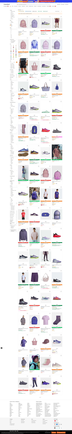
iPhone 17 (37, 412)
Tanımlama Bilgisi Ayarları (48, 432)
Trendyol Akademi (33, 422)
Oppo (19, 408)
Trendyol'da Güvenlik (12, 423)
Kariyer (10, 421)
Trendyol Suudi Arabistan (48, 415)
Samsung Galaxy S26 (56, 410)
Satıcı (32, 419)
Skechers (28, 410)
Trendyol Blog (46, 411)
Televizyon (46, 408)
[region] (36, 432)
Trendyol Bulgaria (38, 415)
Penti (10, 403)
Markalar (55, 411)
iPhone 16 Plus (46, 407)
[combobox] (58, 11)
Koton (28, 412)
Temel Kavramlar (33, 421)
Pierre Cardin (29, 413)
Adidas (10, 410)
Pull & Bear (19, 412)
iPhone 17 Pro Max (38, 413)
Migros (19, 416)
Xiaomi (10, 408)
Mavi (19, 413)
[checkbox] (11, 45)
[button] (13, 10)
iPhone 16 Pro (38, 407)
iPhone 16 (55, 407)
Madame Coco (11, 412)
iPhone (46, 403)
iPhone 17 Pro (55, 412)
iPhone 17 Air (46, 412)
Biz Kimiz (11, 420)
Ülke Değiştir (56, 419)
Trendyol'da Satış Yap (33, 420)
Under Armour (29, 411)
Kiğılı (10, 416)
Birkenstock (11, 409)
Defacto (11, 413)
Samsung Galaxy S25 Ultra (57, 413)
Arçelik (19, 409)
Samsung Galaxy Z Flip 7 (39, 414)
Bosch (19, 415)
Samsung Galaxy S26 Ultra (39, 411)
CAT (27, 416)
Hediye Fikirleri (22, 422)
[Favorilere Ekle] (27, 16)
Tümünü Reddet (54, 432)
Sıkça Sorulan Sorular (45, 420)
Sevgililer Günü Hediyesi (39, 409)
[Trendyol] (6, 4)
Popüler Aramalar (38, 410)
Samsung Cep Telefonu (56, 403)
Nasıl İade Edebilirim (45, 422)
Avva (19, 411)
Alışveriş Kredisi (23, 421)
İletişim (10, 422)
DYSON (28, 409)
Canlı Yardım (44, 421)
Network (11, 415)
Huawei (28, 407)
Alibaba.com (55, 416)
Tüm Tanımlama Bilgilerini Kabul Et (61, 432)
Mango (19, 403)
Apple (10, 407)
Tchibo (10, 414)
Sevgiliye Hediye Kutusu (39, 403)
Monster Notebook (29, 408)
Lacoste (11, 411)
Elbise (54, 409)
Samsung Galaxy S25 (47, 413)
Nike (19, 410)
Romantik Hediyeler (47, 409)
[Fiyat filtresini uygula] (16, 62)
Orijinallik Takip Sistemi (48, 416)
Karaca (28, 415)
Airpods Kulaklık (38, 408)
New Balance (20, 407)
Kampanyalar (22, 420)
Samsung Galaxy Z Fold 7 (48, 414)
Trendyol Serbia (38, 416)
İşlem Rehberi (44, 423)
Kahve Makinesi (55, 408)
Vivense (28, 403)
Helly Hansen (29, 414)
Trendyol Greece (56, 415)
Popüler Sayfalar (47, 410)
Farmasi (19, 414)
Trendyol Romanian (56, 414)
